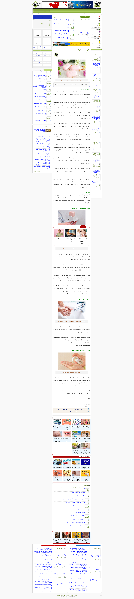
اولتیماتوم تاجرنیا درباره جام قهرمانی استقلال (44, 564)
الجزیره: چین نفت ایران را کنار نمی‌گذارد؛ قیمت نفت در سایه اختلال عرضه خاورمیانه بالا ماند (78, 555)
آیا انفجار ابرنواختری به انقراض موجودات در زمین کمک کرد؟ (74, 488)
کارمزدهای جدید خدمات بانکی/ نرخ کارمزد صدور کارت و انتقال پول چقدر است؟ (78, 552)
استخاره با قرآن (47, 43)
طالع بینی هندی (49, 47)
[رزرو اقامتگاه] (71, 44)
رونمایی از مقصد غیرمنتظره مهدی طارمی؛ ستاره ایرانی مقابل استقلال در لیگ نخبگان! (43, 571)
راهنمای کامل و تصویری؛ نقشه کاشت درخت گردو (96, 171)
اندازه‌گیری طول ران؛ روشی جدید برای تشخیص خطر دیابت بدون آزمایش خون (44, 590)
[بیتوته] (37, 7)
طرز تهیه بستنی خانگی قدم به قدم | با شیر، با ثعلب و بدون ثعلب (39, 130)
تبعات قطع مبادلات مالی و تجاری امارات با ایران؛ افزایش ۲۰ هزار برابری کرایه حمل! (78, 571)
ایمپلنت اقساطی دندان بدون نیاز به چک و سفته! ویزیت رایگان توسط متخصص (73, 409)
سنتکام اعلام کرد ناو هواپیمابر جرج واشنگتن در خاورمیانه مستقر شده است (94, 580)
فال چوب (44, 47)
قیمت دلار (47, 57)
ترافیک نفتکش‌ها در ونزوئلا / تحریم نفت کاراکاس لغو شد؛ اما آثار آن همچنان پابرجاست (94, 556)
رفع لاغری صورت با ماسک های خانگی (43, 157)
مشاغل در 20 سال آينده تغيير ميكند (40, 103)
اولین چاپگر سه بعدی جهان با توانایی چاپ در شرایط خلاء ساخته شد (40, 94)
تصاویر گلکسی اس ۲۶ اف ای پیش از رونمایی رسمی (43, 579)
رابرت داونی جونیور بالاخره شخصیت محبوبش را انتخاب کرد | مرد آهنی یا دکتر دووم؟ (44, 549)
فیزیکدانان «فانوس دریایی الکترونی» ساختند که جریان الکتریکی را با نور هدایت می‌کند (61, 34)
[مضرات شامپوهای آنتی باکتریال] (71, 361)
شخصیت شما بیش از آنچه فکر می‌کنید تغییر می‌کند (76, 522)
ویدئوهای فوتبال (37, 55)
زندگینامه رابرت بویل (81, 509)
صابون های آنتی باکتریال (84, 49)
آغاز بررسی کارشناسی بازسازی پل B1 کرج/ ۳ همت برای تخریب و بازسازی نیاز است (78, 590)
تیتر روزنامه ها (47, 64)
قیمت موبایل (47, 60)
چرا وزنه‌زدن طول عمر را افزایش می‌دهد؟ (77, 519)
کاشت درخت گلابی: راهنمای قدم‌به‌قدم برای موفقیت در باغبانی (96, 191)
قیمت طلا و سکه (46, 55)
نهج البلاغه (38, 62)
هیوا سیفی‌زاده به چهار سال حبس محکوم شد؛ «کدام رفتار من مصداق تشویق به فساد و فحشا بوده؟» (43, 552)
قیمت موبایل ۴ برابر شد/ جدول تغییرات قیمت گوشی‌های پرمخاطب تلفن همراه (79, 557)
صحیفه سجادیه (38, 64)
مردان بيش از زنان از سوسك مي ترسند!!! (77, 525)
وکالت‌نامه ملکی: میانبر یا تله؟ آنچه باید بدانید (96, 182)
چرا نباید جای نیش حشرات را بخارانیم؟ (78, 515)
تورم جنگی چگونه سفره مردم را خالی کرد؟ (79, 562)
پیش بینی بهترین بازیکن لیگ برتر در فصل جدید (44, 569)
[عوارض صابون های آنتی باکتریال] (71, 310)
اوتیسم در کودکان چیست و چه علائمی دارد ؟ (42, 164)
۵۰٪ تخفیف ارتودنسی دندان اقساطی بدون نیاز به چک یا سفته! (76, 411)
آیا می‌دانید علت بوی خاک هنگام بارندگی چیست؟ (96, 85)
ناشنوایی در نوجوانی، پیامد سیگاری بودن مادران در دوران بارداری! (40, 76)
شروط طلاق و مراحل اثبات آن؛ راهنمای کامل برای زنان (96, 129)
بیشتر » (55, 17)
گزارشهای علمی (84, 52)
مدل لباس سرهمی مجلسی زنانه (44, 156)
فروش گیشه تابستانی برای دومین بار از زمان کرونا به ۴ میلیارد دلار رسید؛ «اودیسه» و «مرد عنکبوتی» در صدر (59, 574)
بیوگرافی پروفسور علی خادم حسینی (78, 492)
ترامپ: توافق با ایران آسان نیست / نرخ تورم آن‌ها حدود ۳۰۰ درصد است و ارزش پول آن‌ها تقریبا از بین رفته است (78, 579)
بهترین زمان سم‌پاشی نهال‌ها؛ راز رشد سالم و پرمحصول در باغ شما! (96, 149)
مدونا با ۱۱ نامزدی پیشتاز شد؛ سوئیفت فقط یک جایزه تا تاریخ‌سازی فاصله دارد (44, 555)
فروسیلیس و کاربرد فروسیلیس (40, 120)
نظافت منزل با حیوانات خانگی (45, 147)
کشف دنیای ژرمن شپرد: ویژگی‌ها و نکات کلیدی (96, 107)
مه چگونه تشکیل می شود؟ (80, 512)
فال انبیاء (37, 35)
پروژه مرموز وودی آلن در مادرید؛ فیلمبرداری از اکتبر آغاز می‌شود (60, 555)
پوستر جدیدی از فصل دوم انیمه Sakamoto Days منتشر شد (60, 584)
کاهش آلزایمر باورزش (42, 89)
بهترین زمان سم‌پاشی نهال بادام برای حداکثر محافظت (96, 64)
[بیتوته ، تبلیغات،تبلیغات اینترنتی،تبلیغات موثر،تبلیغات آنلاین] (54, 4)
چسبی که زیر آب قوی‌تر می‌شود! (79, 505)
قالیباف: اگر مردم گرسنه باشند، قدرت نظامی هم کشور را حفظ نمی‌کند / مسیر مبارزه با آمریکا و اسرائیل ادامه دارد (78, 586)
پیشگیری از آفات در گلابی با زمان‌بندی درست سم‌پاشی (96, 96)
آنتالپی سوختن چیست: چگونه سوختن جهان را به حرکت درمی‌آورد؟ (96, 75)
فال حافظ (47, 35)
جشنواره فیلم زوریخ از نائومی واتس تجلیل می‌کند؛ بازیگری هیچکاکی (59, 564)
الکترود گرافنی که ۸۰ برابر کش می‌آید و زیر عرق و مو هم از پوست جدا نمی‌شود (83, 33)
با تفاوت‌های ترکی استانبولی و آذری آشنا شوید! (96, 160)
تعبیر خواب (35, 47)
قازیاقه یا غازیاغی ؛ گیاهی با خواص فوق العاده (42, 151)
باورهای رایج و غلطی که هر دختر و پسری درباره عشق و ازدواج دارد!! (43, 163)
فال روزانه (38, 43)
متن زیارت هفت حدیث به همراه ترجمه (43, 146)
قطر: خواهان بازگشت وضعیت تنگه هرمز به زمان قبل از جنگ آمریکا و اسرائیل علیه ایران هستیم (78, 549)
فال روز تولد (40, 47)
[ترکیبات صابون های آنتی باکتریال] (71, 217)
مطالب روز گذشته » (37, 171)
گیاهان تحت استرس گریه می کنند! (40, 106)
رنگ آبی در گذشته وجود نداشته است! (40, 110)
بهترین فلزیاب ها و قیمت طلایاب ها (96, 139)
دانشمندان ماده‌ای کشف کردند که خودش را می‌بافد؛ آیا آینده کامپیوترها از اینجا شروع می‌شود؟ (42, 139)
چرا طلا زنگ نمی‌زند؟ (81, 495)
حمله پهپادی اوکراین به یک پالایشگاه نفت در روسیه (78, 573)
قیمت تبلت (47, 62)
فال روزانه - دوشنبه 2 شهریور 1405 (44, 136)
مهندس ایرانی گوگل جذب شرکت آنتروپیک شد (42, 141)
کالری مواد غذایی (37, 57)
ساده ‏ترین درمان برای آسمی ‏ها (40, 116)
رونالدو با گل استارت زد (48, 562)
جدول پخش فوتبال (37, 60)
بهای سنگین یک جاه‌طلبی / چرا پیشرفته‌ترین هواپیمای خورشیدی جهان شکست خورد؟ (39, 86)
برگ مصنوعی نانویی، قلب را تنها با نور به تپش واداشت (75, 502)
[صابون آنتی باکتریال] (71, 68)
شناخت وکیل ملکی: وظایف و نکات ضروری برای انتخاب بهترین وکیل (96, 118)
